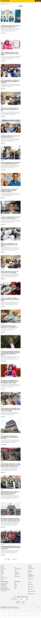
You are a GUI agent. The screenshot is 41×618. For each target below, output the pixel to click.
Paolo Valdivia (3, 169)
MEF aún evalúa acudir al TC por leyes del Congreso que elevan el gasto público (9, 272)
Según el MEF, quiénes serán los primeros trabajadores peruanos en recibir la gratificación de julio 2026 (9, 190)
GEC (15, 583)
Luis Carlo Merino (3, 444)
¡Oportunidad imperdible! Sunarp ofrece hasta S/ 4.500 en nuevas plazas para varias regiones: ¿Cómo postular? (10, 547)
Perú (1, 106)
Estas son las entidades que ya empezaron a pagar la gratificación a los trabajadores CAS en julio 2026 (10, 81)
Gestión (15, 584)
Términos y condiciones (4, 583)
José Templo (3, 306)
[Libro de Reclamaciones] (23, 602)
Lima (1, 580)
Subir (37, 607)
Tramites (2, 23)
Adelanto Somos (30, 576)
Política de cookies (3, 590)
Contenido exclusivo (4, 577)
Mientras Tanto (30, 579)
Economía (2, 269)
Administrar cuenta (31, 568)
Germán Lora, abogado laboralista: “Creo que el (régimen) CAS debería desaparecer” (10, 217)
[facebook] (18, 596)
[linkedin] (25, 596)
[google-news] (27, 596)
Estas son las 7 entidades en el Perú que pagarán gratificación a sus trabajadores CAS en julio (10, 299)
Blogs (16, 575)
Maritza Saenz (3, 224)
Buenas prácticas (3, 585)
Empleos (2, 434)
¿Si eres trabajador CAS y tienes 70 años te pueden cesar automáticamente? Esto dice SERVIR (10, 53)
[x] (19, 596)
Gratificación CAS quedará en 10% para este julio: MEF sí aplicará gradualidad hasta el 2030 (10, 109)
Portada (2, 567)
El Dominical (17, 572)
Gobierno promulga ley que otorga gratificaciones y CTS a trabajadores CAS (9, 326)
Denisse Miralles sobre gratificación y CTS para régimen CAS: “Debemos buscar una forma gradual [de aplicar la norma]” (9, 381)
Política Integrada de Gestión (5, 589)
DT (1, 575)
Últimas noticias (3, 568)
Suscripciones (30, 567)
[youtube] (23, 596)
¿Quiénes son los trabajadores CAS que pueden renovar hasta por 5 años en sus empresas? (9, 245)
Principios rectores (3, 584)
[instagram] (21, 596)
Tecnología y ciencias (18, 568)
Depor (15, 588)
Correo (15, 585)
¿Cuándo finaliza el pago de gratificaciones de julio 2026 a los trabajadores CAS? (10, 26)
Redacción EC (3, 88)
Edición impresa (17, 576)
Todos (29, 572)
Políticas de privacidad (4, 588)
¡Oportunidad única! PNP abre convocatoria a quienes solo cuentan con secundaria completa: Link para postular (10, 493)
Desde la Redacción (31, 575)
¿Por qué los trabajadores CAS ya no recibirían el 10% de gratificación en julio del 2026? (10, 163)
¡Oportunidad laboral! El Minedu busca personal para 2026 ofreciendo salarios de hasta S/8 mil (9, 437)
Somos (2, 576)
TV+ (15, 571)
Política (2, 571)
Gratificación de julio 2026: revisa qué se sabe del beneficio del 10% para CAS (10, 136)
